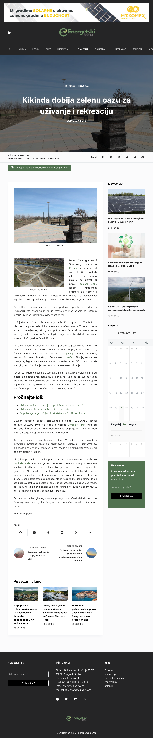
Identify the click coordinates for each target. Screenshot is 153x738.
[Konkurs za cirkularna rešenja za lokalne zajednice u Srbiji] (126, 245)
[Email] (90, 532)
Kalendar (109, 685)
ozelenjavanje (66, 353)
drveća (68, 357)
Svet (48, 49)
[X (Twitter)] (111, 157)
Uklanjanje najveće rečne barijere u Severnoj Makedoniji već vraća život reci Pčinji (55, 612)
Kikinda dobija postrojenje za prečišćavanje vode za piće (52, 405)
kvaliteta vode (22, 463)
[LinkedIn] (119, 157)
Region (35, 49)
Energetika (63, 49)
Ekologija (83, 49)
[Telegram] (135, 157)
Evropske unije (77, 424)
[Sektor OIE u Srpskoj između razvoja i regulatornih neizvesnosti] (126, 289)
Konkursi (137, 49)
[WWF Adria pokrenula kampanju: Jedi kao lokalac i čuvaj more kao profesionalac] (84, 594)
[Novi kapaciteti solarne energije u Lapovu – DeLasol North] (126, 201)
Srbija (22, 49)
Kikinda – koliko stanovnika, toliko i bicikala (44, 409)
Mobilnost (120, 49)
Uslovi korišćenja (114, 678)
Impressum (110, 681)
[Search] (9, 49)
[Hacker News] (127, 157)
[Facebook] (103, 157)
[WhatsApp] (142, 157)
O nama (108, 670)
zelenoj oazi (88, 283)
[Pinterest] (48, 532)
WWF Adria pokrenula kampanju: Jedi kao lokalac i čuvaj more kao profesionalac (84, 612)
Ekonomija (100, 49)
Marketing (110, 674)
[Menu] (9, 32)
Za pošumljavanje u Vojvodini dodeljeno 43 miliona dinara (52, 413)
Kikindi (73, 268)
